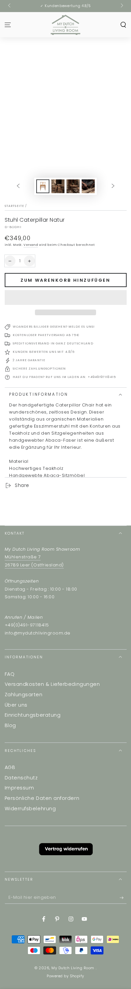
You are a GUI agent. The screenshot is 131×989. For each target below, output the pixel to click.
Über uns (16, 705)
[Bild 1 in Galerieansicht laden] (43, 186)
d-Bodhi (13, 227)
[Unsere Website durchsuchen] (123, 24)
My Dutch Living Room (73, 968)
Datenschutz (21, 777)
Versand (31, 245)
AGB (10, 767)
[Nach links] (10, 6)
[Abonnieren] (123, 898)
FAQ (10, 674)
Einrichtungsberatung (33, 715)
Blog (10, 725)
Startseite (15, 206)
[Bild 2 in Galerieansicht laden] (58, 186)
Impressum (19, 787)
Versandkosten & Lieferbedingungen (52, 684)
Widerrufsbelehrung (30, 808)
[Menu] (8, 24)
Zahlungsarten (24, 694)
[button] (66, 297)
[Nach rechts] (121, 6)
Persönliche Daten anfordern (42, 798)
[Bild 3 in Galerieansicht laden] (73, 186)
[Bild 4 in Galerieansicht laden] (88, 186)
